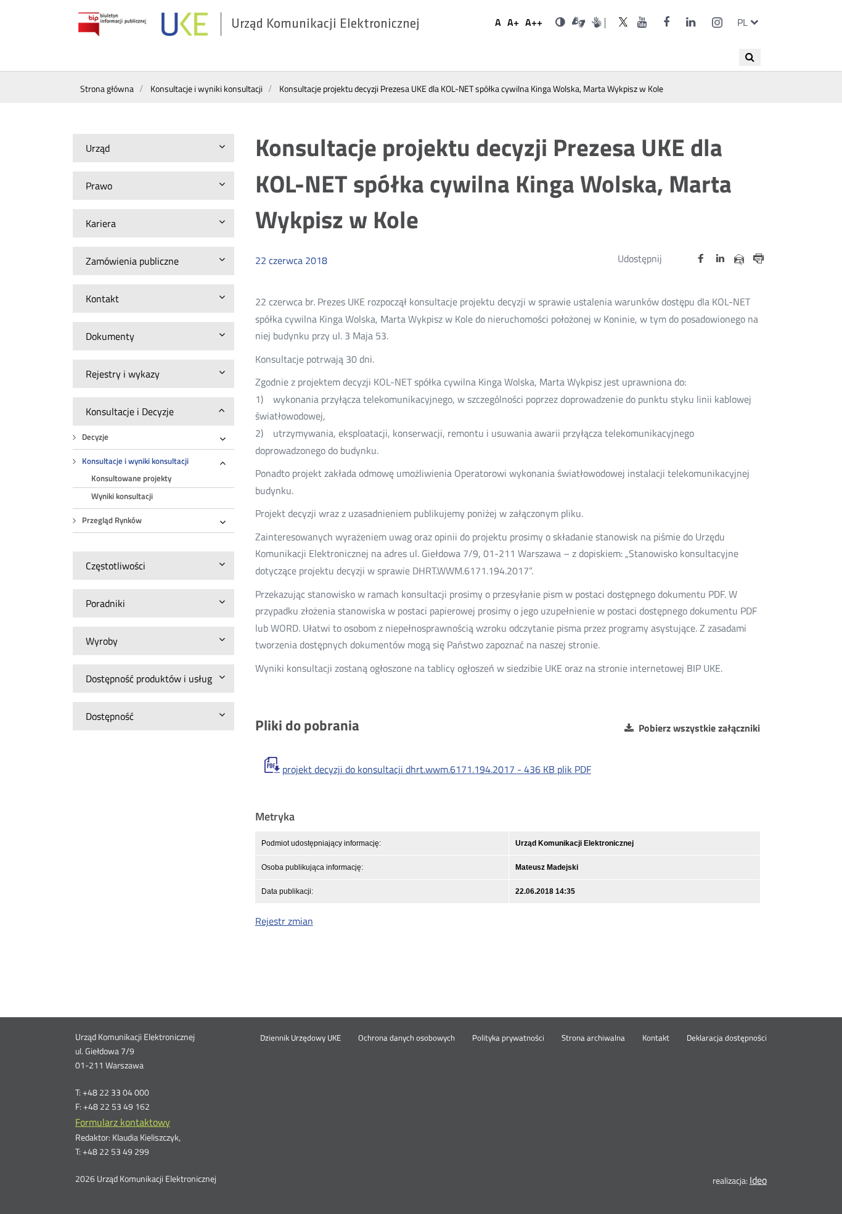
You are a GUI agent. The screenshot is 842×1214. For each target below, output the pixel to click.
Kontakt (655, 1038)
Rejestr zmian (284, 921)
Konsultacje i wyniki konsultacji (135, 461)
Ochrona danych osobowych (406, 1038)
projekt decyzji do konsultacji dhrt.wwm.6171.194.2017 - (436, 769)
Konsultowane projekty (131, 478)
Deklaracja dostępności (727, 1038)
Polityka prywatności (508, 1038)
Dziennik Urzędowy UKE (300, 1038)
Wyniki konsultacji (122, 496)
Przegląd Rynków (112, 520)
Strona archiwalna (593, 1038)
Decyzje (95, 437)
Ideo (758, 1180)
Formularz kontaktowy (122, 1122)
